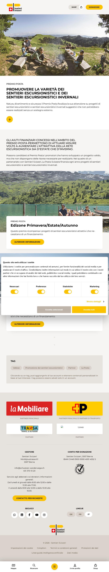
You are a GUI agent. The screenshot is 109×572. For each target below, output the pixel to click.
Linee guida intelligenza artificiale (47, 553)
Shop (74, 7)
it (89, 514)
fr (80, 514)
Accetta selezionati (54, 310)
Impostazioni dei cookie (22, 548)
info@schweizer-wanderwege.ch (29, 468)
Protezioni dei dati (89, 548)
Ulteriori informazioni (27, 242)
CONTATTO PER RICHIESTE (29, 498)
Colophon (41, 548)
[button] (54, 566)
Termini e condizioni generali (63, 548)
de (71, 514)
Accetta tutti (89, 310)
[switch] (41, 292)
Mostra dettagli (94, 301)
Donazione (94, 7)
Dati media (72, 553)
